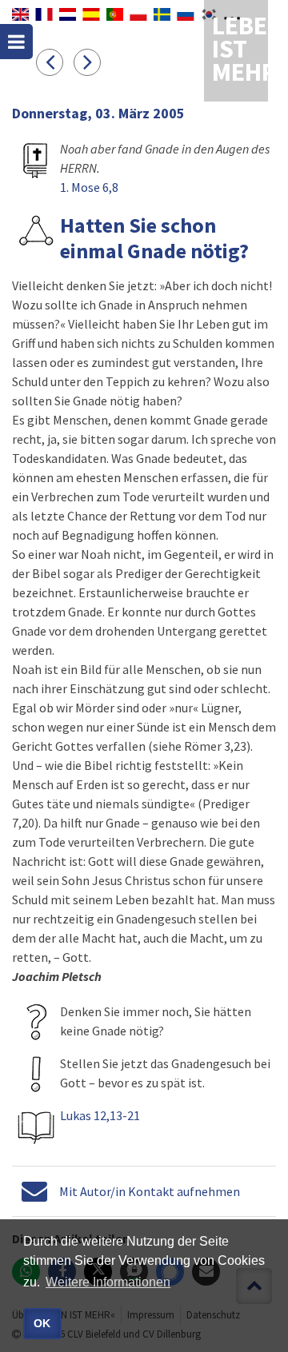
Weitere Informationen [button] (108, 1282)
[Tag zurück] (55, 62)
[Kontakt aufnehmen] (34, 1191)
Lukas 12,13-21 (100, 1115)
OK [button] (42, 1323)
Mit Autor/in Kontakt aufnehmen (149, 1191)
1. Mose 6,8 (89, 187)
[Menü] (16, 41)
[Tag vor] (91, 62)
